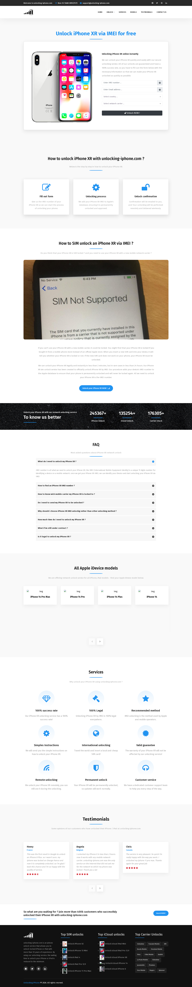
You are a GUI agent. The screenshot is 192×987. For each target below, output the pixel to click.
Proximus (152, 965)
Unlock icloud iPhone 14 (116, 963)
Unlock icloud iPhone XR (115, 957)
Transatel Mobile (154, 944)
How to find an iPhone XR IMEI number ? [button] (56, 485)
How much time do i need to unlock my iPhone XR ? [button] (62, 519)
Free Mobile (141, 970)
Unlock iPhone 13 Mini (77, 950)
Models (133, 12)
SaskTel (160, 954)
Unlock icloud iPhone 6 (115, 969)
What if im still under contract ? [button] (53, 528)
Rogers (152, 970)
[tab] (96, 462)
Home (100, 12)
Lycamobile (141, 965)
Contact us (161, 12)
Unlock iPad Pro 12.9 (76, 964)
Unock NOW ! (161, 913)
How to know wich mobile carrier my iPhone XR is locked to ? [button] (66, 494)
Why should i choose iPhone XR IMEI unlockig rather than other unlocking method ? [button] (77, 511)
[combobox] (132, 96)
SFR (165, 944)
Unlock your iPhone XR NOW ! (95, 388)
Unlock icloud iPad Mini (115, 944)
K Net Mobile (149, 954)
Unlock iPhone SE (75, 944)
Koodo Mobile (142, 949)
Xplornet (162, 970)
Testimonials (146, 12)
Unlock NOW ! (133, 113)
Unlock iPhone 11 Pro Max (79, 971)
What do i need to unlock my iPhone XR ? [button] (57, 461)
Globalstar (140, 944)
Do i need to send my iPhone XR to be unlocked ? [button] (61, 502)
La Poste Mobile (142, 960)
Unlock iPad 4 (73, 957)
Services (122, 12)
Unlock (110, 12)
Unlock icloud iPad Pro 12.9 (116, 950)
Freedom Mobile (156, 949)
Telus (138, 954)
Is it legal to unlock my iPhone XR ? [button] (54, 536)
